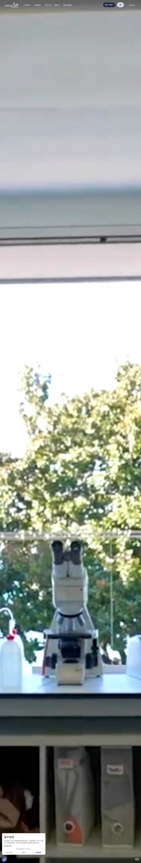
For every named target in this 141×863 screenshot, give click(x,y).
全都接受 (38, 852)
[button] (4, 859)
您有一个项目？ (109, 4)
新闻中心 (57, 5)
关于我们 (26, 5)
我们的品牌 (67, 5)
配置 (23, 852)
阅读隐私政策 (8, 846)
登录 (120, 4)
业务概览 (37, 5)
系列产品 (48, 5)
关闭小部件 (9, 852)
